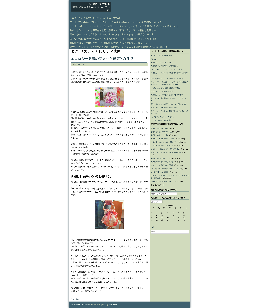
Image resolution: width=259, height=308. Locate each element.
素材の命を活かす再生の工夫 (161, 132)
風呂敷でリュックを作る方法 (141, 38)
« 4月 (152, 227)
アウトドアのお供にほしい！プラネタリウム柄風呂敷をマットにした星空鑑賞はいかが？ (116, 22)
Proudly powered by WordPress (80, 305)
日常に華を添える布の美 (162, 120)
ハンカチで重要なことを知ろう (162, 146)
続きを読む (75, 299)
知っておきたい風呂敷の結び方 (138, 34)
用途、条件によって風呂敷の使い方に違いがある (95, 34)
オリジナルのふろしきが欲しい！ (164, 117)
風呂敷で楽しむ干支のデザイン (86, 42)
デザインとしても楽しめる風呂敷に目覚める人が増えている (148, 26)
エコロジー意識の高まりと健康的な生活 (102, 59)
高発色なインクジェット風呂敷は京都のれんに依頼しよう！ (141, 47)
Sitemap (116, 18)
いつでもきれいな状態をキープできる (164, 169)
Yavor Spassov (113, 305)
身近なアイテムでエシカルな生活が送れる (166, 152)
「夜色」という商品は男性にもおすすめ (90, 18)
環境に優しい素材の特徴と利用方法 (137, 30)
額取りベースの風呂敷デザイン (162, 181)
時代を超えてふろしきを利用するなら (164, 142)
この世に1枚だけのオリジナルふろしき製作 (92, 26)
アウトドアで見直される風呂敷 (162, 165)
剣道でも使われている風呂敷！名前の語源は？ (93, 30)
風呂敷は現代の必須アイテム (161, 158)
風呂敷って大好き (99, 4)
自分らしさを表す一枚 (159, 128)
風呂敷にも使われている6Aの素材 (163, 139)
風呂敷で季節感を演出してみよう (163, 162)
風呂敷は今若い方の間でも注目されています (126, 42)
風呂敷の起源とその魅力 (160, 135)
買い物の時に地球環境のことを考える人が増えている (97, 38)
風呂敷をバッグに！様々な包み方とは (89, 47)
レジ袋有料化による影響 (160, 172)
